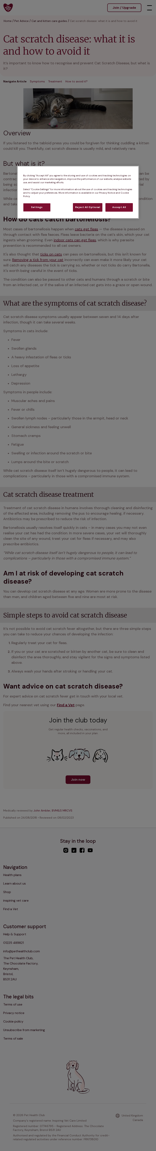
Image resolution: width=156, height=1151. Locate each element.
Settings (37, 207)
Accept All (119, 207)
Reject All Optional (87, 207)
